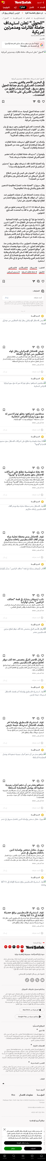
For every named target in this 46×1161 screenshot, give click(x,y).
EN (18, 947)
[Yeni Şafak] (23, 2)
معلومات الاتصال (26, 1094)
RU (6, 947)
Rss (13, 1094)
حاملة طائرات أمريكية (29, 272)
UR (22, 951)
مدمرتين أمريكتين (12, 272)
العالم (28, 18)
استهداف (33, 268)
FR (10, 947)
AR (14, 947)
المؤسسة (40, 1094)
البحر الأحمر (22, 268)
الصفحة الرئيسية (39, 18)
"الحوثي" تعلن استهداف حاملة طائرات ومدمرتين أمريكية (5, 18)
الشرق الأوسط (17, 18)
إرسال (6, 297)
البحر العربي (11, 268)
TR (22, 947)
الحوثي (41, 272)
